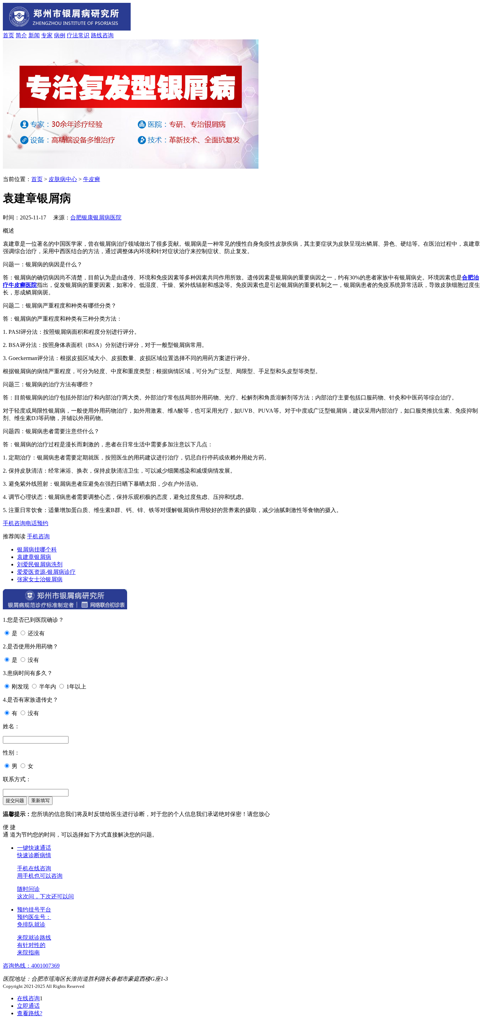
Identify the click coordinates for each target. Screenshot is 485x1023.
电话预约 (37, 523)
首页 (8, 35)
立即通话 (28, 1006)
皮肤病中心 (63, 179)
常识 (83, 35)
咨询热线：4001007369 (31, 966)
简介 (21, 35)
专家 (47, 35)
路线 (96, 35)
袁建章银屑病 (34, 557)
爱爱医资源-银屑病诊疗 (46, 572)
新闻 (34, 35)
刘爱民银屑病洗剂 (39, 564)
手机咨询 (14, 523)
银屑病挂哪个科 (37, 549)
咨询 (108, 35)
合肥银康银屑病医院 (95, 217)
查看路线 (29, 1013)
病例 (59, 35)
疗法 (72, 35)
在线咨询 (28, 998)
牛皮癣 (91, 179)
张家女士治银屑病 (39, 579)
